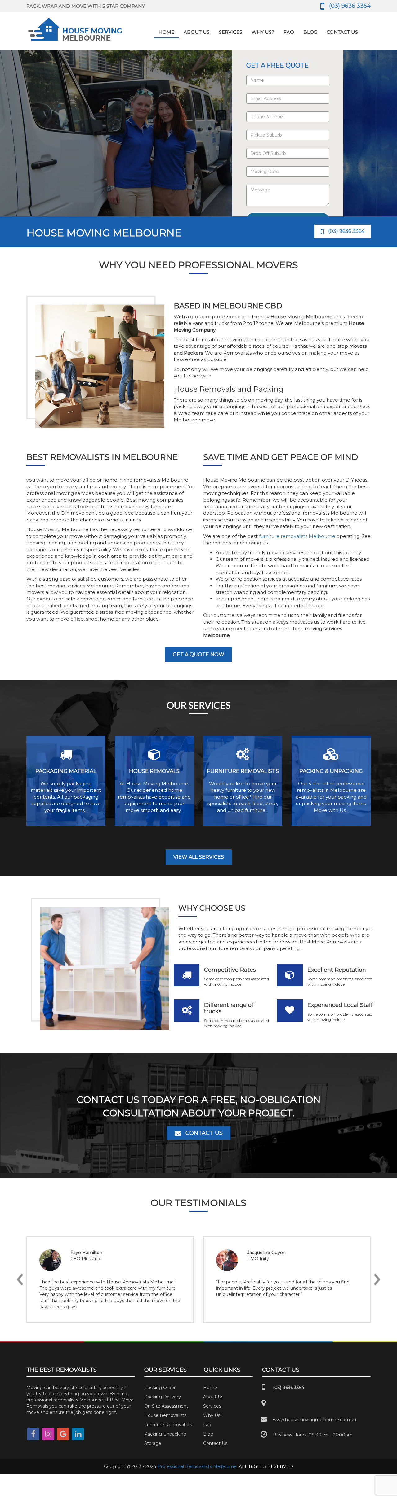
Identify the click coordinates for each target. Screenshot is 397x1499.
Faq (207, 1424)
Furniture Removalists (168, 1424)
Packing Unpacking (165, 1434)
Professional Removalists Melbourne (197, 1466)
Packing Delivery (162, 1397)
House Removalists (165, 1415)
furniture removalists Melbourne (297, 536)
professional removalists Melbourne (64, 1400)
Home (166, 32)
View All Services (198, 857)
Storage (152, 1443)
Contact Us (342, 32)
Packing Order (160, 1387)
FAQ (288, 32)
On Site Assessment (166, 1406)
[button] (20, 1279)
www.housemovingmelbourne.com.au (314, 1420)
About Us (197, 32)
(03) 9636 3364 (350, 5)
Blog (310, 32)
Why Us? (263, 32)
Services (230, 32)
